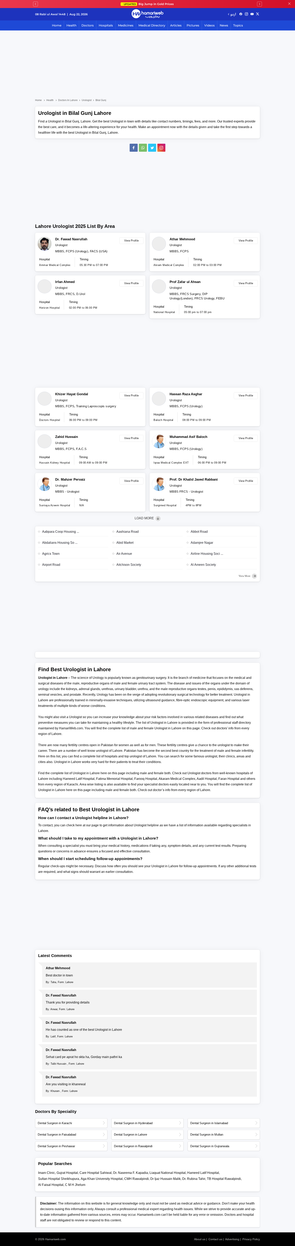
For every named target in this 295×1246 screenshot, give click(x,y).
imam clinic (46, 1172)
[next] (259, 4)
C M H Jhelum (75, 1184)
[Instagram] (246, 14)
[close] (289, 4)
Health (71, 25)
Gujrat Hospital (67, 1172)
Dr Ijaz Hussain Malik (165, 1178)
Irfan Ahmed (65, 282)
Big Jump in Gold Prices (149, 4)
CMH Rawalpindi (136, 1178)
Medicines (125, 25)
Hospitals (106, 25)
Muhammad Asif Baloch (188, 437)
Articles (176, 25)
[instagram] (161, 148)
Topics (238, 25)
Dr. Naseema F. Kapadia (130, 1172)
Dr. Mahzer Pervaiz (70, 479)
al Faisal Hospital (50, 1184)
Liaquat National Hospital (168, 1172)
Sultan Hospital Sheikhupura (58, 1178)
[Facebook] (134, 148)
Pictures (193, 25)
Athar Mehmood (182, 239)
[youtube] (252, 14)
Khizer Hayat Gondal (71, 394)
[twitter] (257, 14)
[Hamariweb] (147, 14)
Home (56, 25)
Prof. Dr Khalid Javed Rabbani (194, 479)
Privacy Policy (251, 1239)
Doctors (87, 25)
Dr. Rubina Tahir (193, 1178)
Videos (209, 25)
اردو (233, 14)
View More (245, 575)
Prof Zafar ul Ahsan (185, 282)
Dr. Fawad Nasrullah (71, 239)
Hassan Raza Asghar (186, 394)
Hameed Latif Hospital (203, 1172)
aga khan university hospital (102, 1178)
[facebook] (241, 14)
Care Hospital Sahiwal (95, 1172)
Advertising (232, 1239)
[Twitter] (152, 148)
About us (199, 1239)
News (224, 25)
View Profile (131, 240)
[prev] (35, 4)
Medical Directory (151, 25)
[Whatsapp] (143, 148)
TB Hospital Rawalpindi (224, 1178)
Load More (145, 518)
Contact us (215, 1239)
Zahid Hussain (66, 437)
